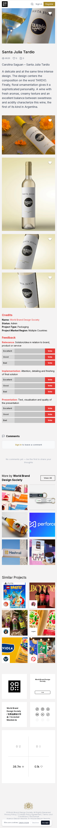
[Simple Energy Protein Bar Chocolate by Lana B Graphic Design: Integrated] (15, 497)
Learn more (24, 822)
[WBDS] (37, 709)
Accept (45, 822)
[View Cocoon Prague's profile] (33, 632)
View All (48, 478)
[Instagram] (42, 709)
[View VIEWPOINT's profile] (6, 659)
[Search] (32, 4)
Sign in (39, 4)
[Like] (50, 13)
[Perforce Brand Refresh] (42, 524)
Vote (50, 351)
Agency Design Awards (17, 818)
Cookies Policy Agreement (29, 814)
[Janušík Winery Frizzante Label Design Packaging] (15, 524)
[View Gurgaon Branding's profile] (33, 659)
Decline (35, 822)
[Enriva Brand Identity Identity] (42, 497)
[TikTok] (48, 714)
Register (49, 4)
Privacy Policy (10, 814)
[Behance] (37, 714)
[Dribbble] (48, 709)
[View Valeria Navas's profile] (33, 604)
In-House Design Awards (39, 818)
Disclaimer (34, 816)
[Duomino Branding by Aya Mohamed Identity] (42, 552)
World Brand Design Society (24, 319)
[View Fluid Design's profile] (6, 604)
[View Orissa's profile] (6, 632)
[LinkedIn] (42, 714)
